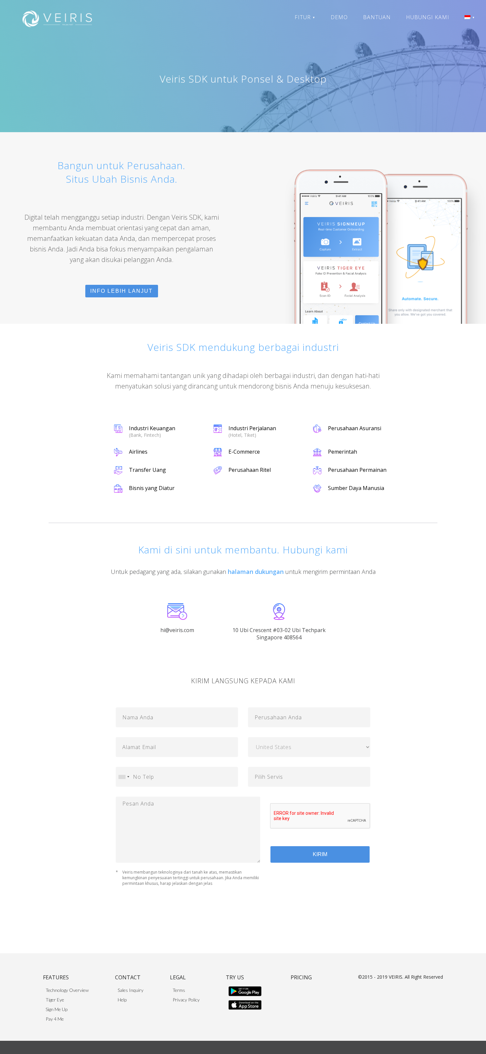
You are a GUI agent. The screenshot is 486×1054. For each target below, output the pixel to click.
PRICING (301, 977)
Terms (179, 990)
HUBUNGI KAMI (427, 17)
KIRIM (320, 854)
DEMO (339, 17)
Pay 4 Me (315, 47)
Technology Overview (67, 990)
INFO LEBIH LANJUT (121, 291)
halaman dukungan (256, 572)
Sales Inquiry (130, 990)
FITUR (305, 17)
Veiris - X (314, 57)
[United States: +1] (123, 776)
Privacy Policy (186, 999)
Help (122, 999)
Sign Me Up (318, 36)
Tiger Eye (315, 26)
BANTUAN (377, 17)
